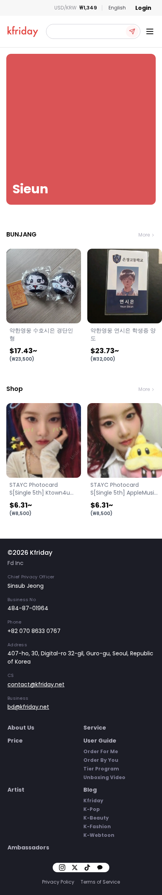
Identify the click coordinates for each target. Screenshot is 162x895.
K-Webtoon (98, 835)
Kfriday (93, 800)
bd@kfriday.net (28, 707)
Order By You (100, 760)
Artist (15, 790)
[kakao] (100, 867)
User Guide (99, 741)
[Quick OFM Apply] (132, 31)
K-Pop (91, 809)
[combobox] (117, 8)
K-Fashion (97, 826)
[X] (75, 867)
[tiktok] (87, 867)
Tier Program (101, 768)
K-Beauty (96, 817)
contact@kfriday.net (35, 684)
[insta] (62, 867)
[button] (93, 31)
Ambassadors (28, 847)
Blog (90, 790)
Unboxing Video (104, 777)
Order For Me (100, 751)
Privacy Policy (58, 881)
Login (143, 8)
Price (15, 741)
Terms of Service (100, 881)
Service (94, 728)
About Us (20, 728)
